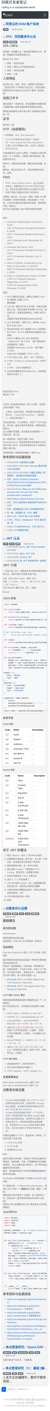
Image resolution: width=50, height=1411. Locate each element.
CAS (31, 1353)
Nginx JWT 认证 (27, 553)
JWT (5, 544)
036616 (41, 1405)
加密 (17, 544)
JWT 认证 (13, 538)
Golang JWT (26, 557)
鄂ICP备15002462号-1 (36, 1399)
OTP (21, 914)
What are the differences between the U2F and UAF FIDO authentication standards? (27, 492)
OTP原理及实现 (21, 530)
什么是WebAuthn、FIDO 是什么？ (30, 526)
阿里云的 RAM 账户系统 (22, 24)
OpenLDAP (23, 1353)
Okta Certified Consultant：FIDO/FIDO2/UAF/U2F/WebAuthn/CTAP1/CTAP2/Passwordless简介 (26, 482)
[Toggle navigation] (44, 15)
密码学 (15, 914)
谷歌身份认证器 (27, 462)
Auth (6, 29)
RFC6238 (11, 986)
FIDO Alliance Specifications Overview (25, 498)
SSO (14, 1353)
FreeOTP (38, 1178)
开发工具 (7, 914)
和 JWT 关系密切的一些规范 (33, 560)
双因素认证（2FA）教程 (26, 512)
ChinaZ (20, 1402)
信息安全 (13, 42)
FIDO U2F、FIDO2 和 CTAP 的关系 (23, 516)
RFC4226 (11, 979)
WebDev (7, 1353)
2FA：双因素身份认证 (21, 36)
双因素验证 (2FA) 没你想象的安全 (28, 509)
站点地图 (30, 1402)
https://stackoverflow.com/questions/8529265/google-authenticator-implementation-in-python (26, 1335)
